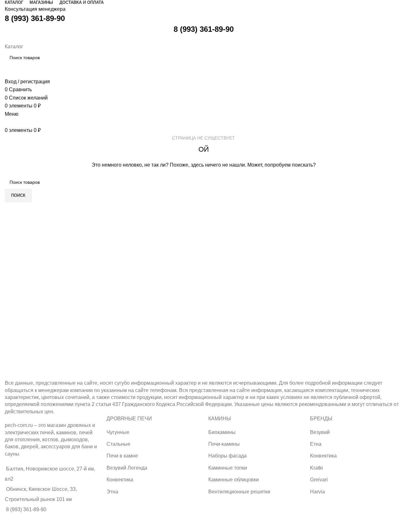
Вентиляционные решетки (239, 491)
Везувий (320, 432)
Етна (315, 444)
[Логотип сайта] (5, 38)
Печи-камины (224, 444)
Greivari (319, 479)
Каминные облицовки (233, 479)
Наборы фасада (227, 455)
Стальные (118, 444)
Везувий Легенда (127, 468)
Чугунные (118, 432)
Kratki (316, 468)
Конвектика (120, 479)
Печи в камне (122, 455)
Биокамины (222, 432)
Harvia (317, 491)
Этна (112, 491)
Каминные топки (227, 468)
